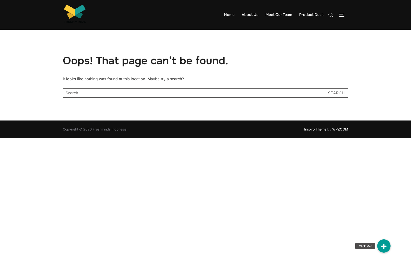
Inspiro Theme (315, 129)
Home (229, 14)
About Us (250, 14)
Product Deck (311, 14)
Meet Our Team (278, 14)
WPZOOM (340, 129)
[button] (384, 246)
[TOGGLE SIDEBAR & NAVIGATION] (343, 15)
